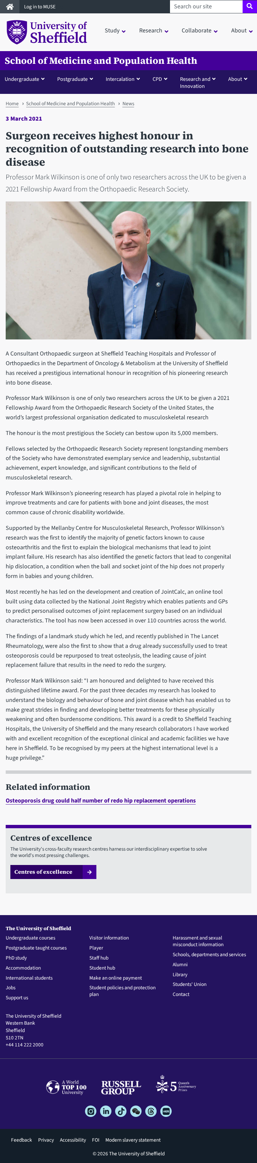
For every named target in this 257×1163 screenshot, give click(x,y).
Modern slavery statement (133, 1140)
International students (29, 978)
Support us (17, 998)
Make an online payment (115, 978)
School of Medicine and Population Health (101, 60)
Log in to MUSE (40, 6)
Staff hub (98, 958)
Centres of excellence (43, 871)
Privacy (46, 1140)
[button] (26, 79)
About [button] (239, 30)
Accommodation (23, 968)
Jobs (10, 988)
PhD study (16, 958)
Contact (181, 994)
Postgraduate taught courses (36, 948)
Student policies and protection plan (122, 991)
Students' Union (189, 984)
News (128, 103)
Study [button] (112, 30)
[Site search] (250, 6)
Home (12, 103)
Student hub (102, 968)
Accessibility (73, 1140)
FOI (95, 1140)
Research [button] (150, 30)
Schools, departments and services (209, 955)
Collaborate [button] (196, 30)
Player (96, 948)
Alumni (180, 965)
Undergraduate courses (30, 938)
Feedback (21, 1140)
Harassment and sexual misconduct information (198, 941)
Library (180, 975)
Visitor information (109, 938)
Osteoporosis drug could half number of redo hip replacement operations (101, 800)
